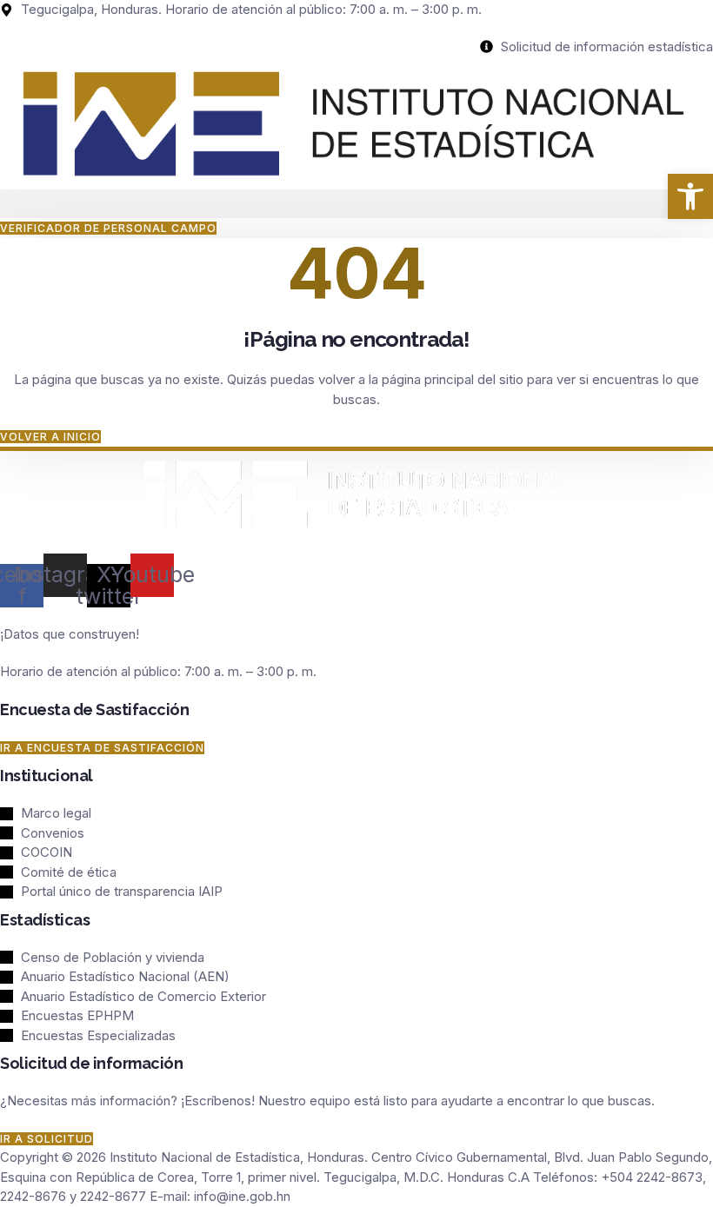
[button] (356, 203)
